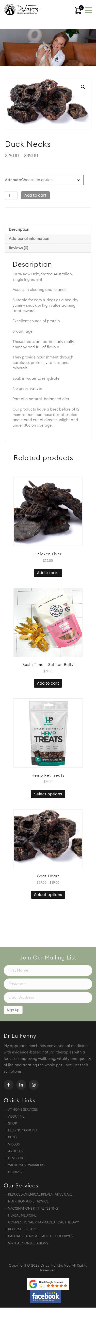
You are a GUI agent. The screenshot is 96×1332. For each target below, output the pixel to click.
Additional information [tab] (29, 239)
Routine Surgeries (23, 1229)
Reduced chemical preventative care (40, 1194)
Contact (16, 1172)
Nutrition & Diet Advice (28, 1201)
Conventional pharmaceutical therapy (43, 1222)
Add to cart (35, 195)
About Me (16, 1116)
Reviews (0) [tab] (18, 248)
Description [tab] (19, 229)
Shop (12, 1123)
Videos (14, 1144)
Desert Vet (17, 1158)
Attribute (13, 180)
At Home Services (23, 1109)
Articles (15, 1151)
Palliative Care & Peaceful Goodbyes (40, 1236)
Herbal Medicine (22, 1215)
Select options (48, 794)
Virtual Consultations (28, 1243)
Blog (12, 1137)
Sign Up (13, 1009)
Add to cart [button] (48, 573)
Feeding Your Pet (22, 1130)
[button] (83, 86)
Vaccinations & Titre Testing (33, 1208)
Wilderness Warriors (26, 1165)
